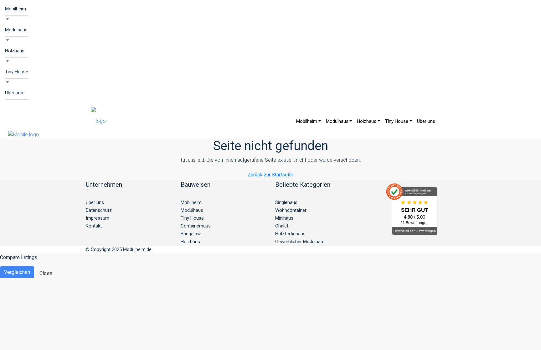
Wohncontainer (291, 210)
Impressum (97, 218)
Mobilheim (15, 9)
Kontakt (94, 226)
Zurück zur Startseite (270, 175)
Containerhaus (196, 226)
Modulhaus (16, 30)
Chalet (281, 226)
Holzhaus (14, 51)
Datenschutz (99, 210)
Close (45, 273)
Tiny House (16, 72)
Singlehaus (286, 202)
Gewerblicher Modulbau (299, 241)
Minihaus (284, 218)
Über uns (14, 93)
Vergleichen (17, 272)
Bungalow (191, 234)
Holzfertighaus (290, 234)
